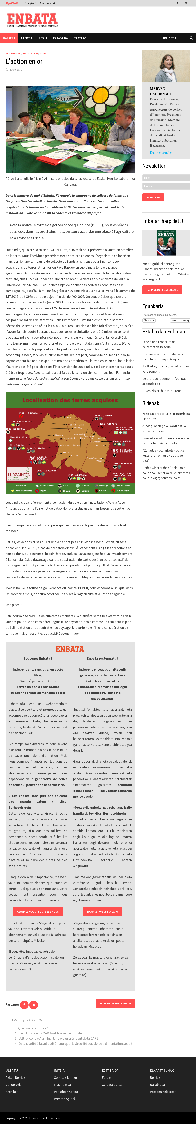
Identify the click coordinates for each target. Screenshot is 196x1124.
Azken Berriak (15, 1077)
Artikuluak (13, 53)
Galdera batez (112, 1084)
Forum (106, 1077)
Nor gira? (30, 3)
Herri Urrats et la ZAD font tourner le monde (50, 1033)
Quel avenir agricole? (33, 1028)
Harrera (9, 38)
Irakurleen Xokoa (66, 1091)
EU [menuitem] (178, 3)
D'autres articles (161, 152)
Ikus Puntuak (63, 1084)
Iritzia (42, 38)
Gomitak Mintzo (65, 1077)
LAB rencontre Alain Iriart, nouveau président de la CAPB (58, 1038)
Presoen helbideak (163, 1091)
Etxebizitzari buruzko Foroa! (162, 390)
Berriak (155, 1077)
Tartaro (80, 38)
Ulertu (26, 38)
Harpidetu (168, 38)
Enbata (33, 1118)
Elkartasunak (47, 3)
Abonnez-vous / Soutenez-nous (38, 911)
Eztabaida (60, 38)
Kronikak (12, 1091)
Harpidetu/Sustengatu (102, 911)
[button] (149, 320)
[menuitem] (179, 3)
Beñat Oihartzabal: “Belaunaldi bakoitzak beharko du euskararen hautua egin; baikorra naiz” (166, 472)
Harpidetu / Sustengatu (162, 289)
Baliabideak (158, 1084)
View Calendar (179, 320)
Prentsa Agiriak (65, 1098)
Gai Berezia (30, 53)
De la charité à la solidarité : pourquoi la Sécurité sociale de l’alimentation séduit (75, 1043)
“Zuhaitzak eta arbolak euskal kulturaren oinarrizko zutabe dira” (163, 455)
